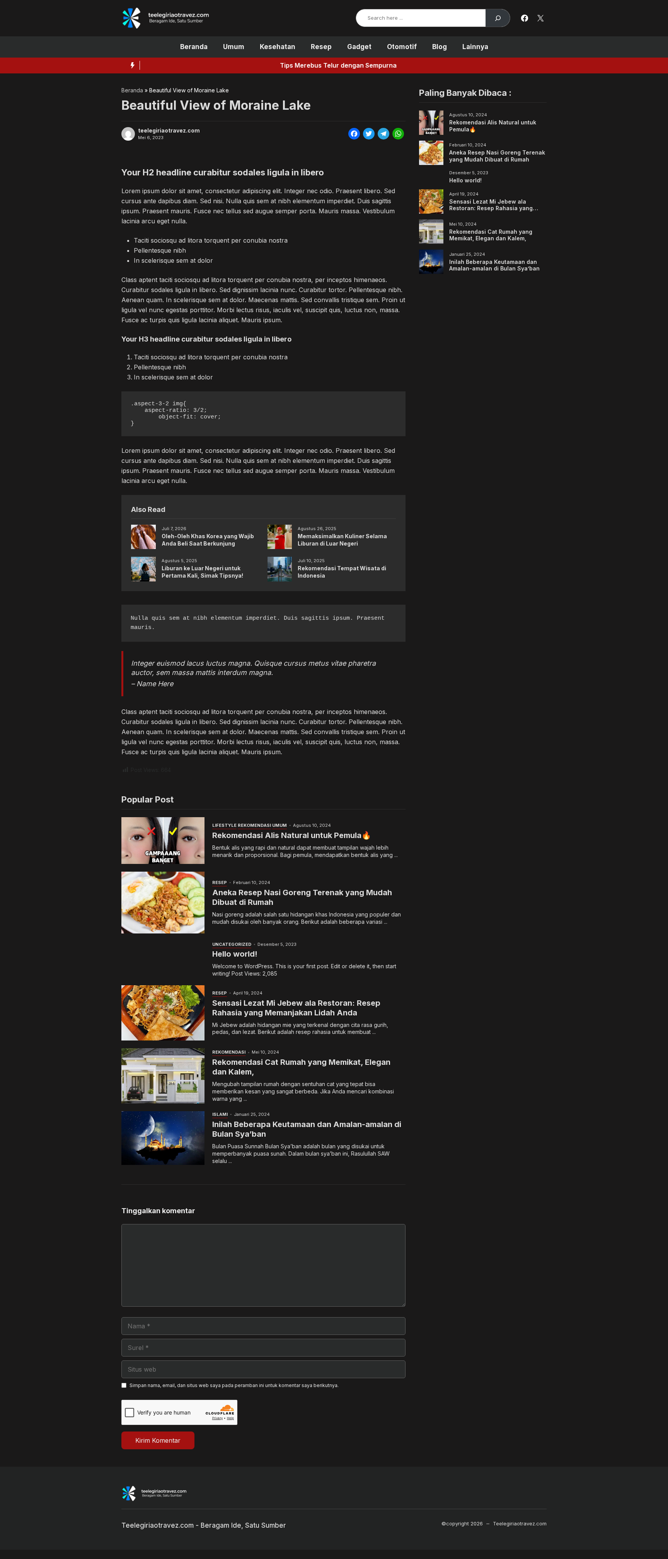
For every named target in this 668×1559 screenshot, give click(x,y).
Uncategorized (231, 944)
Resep (321, 47)
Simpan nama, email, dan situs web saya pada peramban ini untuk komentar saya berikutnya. (234, 1385)
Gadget (359, 47)
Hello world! (234, 954)
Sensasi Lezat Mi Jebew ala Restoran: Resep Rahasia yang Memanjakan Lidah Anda (296, 1007)
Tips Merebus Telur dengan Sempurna (206, 65)
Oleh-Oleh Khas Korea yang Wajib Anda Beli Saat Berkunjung (208, 540)
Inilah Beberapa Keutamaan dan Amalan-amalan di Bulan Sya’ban (494, 265)
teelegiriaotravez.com (169, 131)
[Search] (498, 18)
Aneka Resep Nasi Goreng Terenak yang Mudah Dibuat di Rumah (497, 156)
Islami (220, 1114)
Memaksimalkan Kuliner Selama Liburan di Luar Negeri (342, 540)
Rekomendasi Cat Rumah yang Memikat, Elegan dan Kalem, (490, 234)
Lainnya (475, 47)
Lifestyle (224, 825)
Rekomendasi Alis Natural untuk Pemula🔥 (291, 835)
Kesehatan (277, 47)
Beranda (194, 47)
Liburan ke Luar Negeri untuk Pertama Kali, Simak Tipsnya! (202, 572)
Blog (439, 47)
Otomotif (402, 47)
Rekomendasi (254, 825)
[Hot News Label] (130, 65)
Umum (233, 47)
